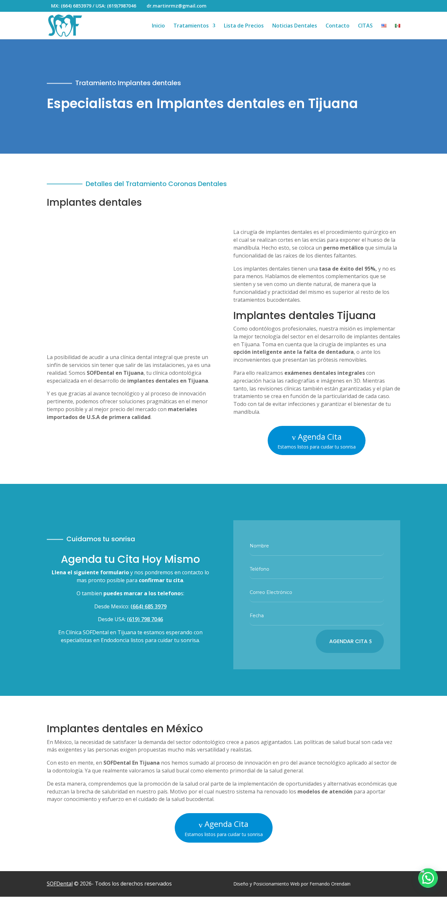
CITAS (365, 26)
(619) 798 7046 (145, 619)
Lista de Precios (244, 26)
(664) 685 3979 (149, 606)
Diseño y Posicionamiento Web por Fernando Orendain (291, 884)
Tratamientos (191, 26)
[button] (428, 878)
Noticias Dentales (294, 26)
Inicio (158, 26)
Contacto (337, 26)
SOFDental (60, 883)
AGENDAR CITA (348, 641)
